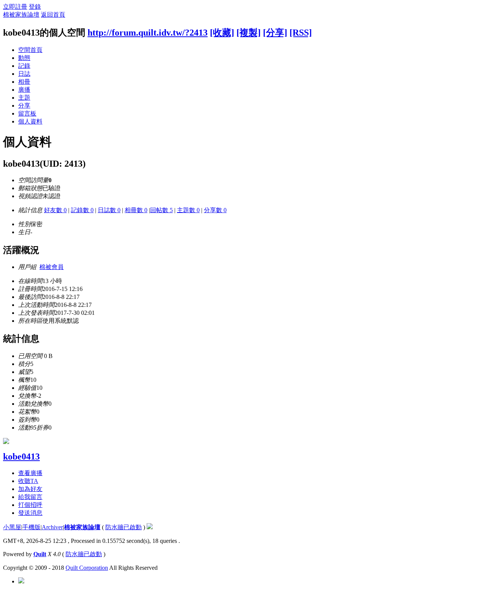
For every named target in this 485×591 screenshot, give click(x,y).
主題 (24, 97)
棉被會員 (51, 267)
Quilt (39, 554)
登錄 (35, 6)
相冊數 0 (136, 210)
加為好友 (30, 489)
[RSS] (300, 33)
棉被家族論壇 (21, 14)
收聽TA (28, 481)
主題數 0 (188, 210)
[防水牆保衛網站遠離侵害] (150, 527)
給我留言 (30, 497)
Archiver (52, 527)
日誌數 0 (109, 210)
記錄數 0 (82, 210)
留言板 (27, 113)
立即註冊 (15, 6)
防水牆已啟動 (123, 527)
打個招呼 (30, 505)
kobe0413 (21, 456)
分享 (24, 105)
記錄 (24, 66)
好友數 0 (55, 210)
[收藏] (222, 33)
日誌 (24, 73)
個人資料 (30, 121)
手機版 (31, 527)
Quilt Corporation (87, 567)
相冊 (24, 81)
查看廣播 (30, 473)
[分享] (275, 33)
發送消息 (30, 513)
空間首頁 (30, 50)
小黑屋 (12, 527)
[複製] (248, 33)
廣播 (24, 89)
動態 (24, 58)
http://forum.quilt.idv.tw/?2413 (148, 33)
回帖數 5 (161, 210)
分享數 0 (215, 210)
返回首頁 (53, 14)
